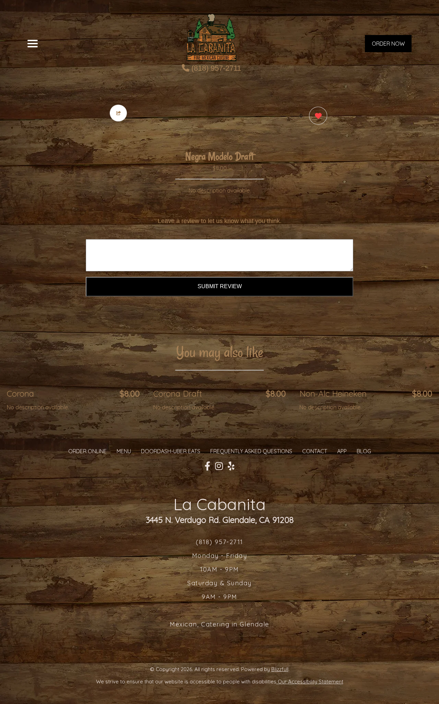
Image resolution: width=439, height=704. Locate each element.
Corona (20, 393)
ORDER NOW (388, 43)
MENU (124, 451)
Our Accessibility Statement (309, 681)
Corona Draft (177, 393)
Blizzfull (279, 669)
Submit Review (220, 286)
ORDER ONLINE (87, 451)
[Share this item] (118, 113)
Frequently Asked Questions (251, 451)
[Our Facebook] (207, 466)
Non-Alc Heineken (333, 393)
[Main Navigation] (32, 43)
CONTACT (314, 451)
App (342, 451)
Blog (364, 451)
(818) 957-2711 (215, 68)
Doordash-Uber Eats (170, 451)
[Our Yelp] (231, 466)
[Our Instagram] (219, 466)
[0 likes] (316, 115)
